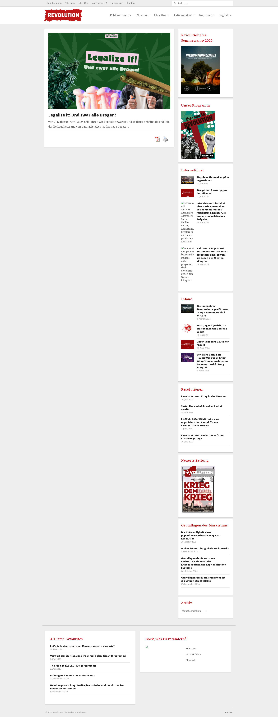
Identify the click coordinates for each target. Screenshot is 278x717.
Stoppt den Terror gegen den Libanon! (212, 192)
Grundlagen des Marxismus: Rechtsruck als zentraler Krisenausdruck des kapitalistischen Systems (203, 563)
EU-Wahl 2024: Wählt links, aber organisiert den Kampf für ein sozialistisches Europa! (200, 422)
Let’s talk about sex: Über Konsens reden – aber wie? (82, 646)
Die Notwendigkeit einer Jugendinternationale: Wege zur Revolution (201, 535)
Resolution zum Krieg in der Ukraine (203, 396)
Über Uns (83, 3)
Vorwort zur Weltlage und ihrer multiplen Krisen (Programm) (88, 655)
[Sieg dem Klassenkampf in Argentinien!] (187, 180)
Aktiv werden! (99, 3)
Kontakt (190, 660)
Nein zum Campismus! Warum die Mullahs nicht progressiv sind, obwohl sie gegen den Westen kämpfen (212, 255)
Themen (70, 3)
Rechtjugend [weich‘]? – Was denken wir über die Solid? (212, 328)
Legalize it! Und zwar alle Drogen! (82, 115)
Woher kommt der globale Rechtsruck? (205, 548)
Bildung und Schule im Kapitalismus (72, 675)
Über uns (191, 648)
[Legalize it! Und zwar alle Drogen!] (109, 35)
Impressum (117, 3)
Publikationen (54, 3)
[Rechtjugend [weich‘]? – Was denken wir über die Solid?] (187, 328)
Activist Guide (193, 654)
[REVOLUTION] (63, 15)
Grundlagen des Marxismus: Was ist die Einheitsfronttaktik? (203, 579)
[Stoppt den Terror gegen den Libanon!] (187, 193)
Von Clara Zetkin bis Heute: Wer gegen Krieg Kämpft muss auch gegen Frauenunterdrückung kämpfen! (212, 361)
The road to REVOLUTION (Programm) (73, 665)
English (131, 3)
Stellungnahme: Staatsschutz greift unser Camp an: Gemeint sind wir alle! (213, 310)
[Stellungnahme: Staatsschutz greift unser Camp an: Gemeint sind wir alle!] (187, 308)
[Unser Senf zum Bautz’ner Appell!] (187, 344)
